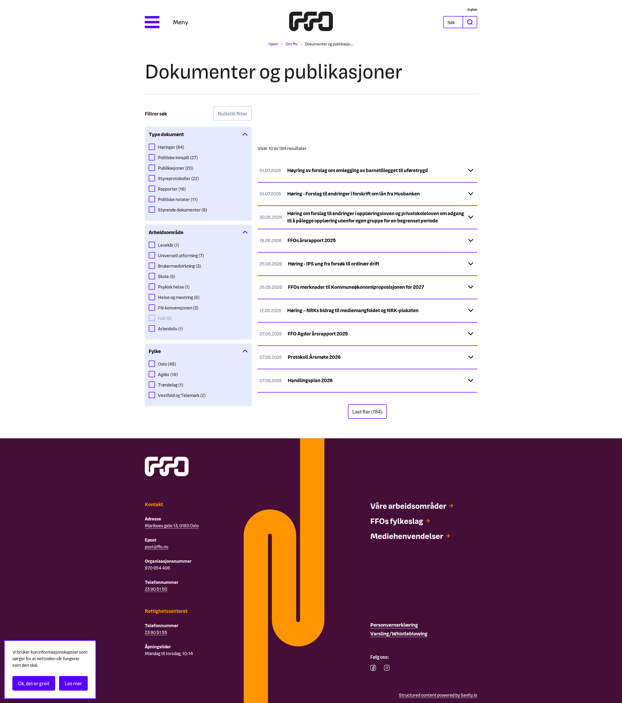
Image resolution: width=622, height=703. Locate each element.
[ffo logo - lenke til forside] (311, 22)
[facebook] (373, 669)
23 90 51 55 (156, 632)
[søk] (470, 22)
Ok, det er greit (34, 683)
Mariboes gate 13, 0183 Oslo (172, 525)
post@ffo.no (156, 546)
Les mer (73, 683)
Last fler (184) (367, 411)
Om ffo (291, 43)
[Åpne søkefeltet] (453, 22)
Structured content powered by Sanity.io (438, 695)
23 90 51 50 (156, 589)
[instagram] (387, 669)
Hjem (273, 43)
